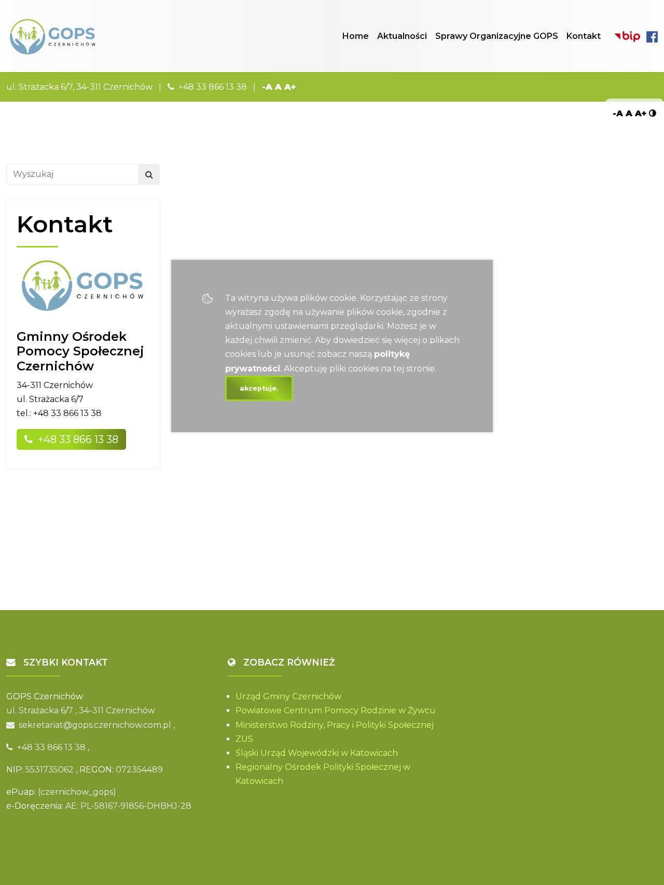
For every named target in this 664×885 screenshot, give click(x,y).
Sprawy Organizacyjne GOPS (496, 36)
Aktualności (402, 36)
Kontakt (583, 36)
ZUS (244, 739)
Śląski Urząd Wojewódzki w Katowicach (317, 753)
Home (355, 36)
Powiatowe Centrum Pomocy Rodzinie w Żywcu (336, 710)
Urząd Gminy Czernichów (288, 696)
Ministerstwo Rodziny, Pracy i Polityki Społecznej (335, 725)
